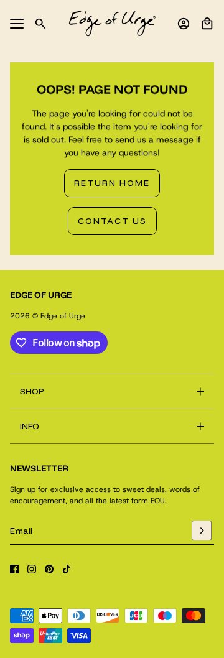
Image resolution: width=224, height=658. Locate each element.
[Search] (40, 23)
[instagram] (32, 569)
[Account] (183, 23)
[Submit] (202, 530)
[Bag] (207, 23)
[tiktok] (66, 569)
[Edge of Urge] (112, 23)
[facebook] (14, 569)
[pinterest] (49, 569)
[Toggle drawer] (17, 24)
